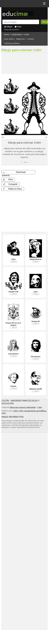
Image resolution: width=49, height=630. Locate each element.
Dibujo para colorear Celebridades (23, 407)
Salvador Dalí (13, 292)
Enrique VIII (36, 321)
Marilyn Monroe (35, 259)
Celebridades (16, 34)
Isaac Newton (13, 354)
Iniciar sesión (9, 39)
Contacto (30, 39)
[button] (12, 189)
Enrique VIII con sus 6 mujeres (13, 324)
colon (4, 413)
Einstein (13, 386)
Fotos (19, 27)
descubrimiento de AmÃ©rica (35, 411)
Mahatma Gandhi (35, 389)
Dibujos (9, 27)
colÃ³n (21, 411)
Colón (26, 34)
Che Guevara (35, 356)
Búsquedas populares (11, 29)
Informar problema (12, 43)
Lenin (36, 292)
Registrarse (20, 39)
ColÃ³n (15, 411)
